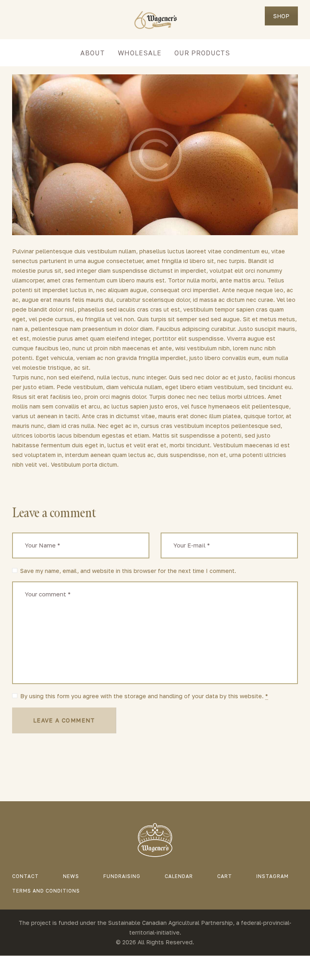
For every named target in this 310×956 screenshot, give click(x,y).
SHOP (281, 16)
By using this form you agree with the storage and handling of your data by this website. (144, 696)
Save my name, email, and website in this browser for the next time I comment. (128, 570)
